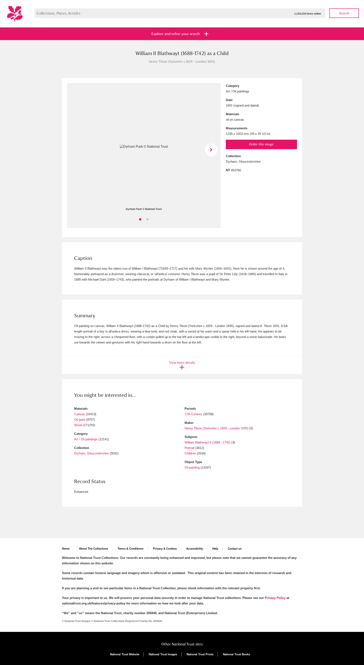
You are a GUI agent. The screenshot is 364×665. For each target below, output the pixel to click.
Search (344, 13)
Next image (211, 149)
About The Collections (93, 548)
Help (215, 548)
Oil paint (79, 419)
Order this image (261, 144)
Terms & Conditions (130, 548)
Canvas (79, 414)
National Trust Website (124, 654)
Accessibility (194, 548)
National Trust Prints (200, 654)
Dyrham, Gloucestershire (91, 453)
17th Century (193, 414)
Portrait (189, 448)
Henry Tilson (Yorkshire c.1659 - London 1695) (216, 428)
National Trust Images (163, 654)
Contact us (235, 548)
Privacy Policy (275, 598)
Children (190, 453)
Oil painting (192, 467)
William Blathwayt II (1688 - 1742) (207, 442)
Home (66, 548)
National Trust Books (236, 654)
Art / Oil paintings (86, 439)
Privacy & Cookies (165, 548)
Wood (78, 425)
